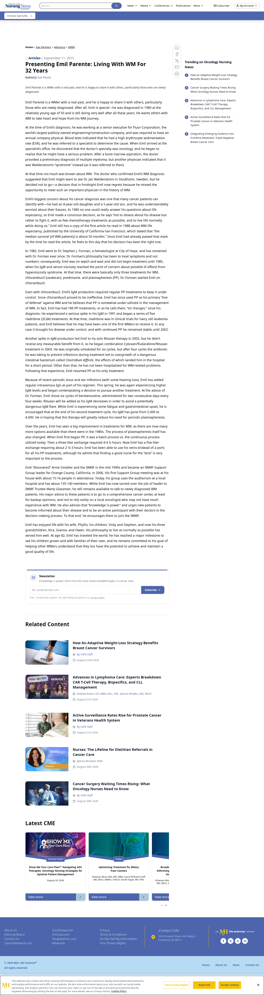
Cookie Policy (118, 991)
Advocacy (59, 47)
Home (29, 47)
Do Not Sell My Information (118, 939)
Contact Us (11, 939)
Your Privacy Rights (113, 943)
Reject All (204, 985)
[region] (132, 985)
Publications (183, 5)
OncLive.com (61, 934)
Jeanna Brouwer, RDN (90, 761)
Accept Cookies (230, 985)
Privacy (105, 930)
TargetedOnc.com (64, 939)
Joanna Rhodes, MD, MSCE (136, 693)
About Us (10, 930)
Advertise (58, 943)
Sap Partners (43, 47)
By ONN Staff (85, 654)
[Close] (258, 985)
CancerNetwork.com (18, 943)
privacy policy (97, 597)
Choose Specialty (17, 15)
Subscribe (151, 590)
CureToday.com (62, 930)
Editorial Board (14, 934)
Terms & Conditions (113, 934)
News (130, 5)
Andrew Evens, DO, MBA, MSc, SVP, (98, 693)
